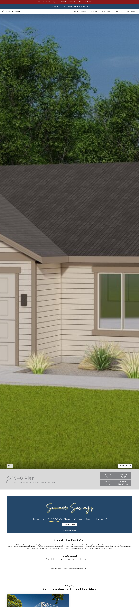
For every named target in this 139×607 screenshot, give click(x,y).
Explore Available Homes (90, 2)
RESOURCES (106, 11)
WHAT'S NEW (131, 11)
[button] (10, 466)
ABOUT (118, 11)
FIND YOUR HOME (80, 11)
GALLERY (94, 11)
